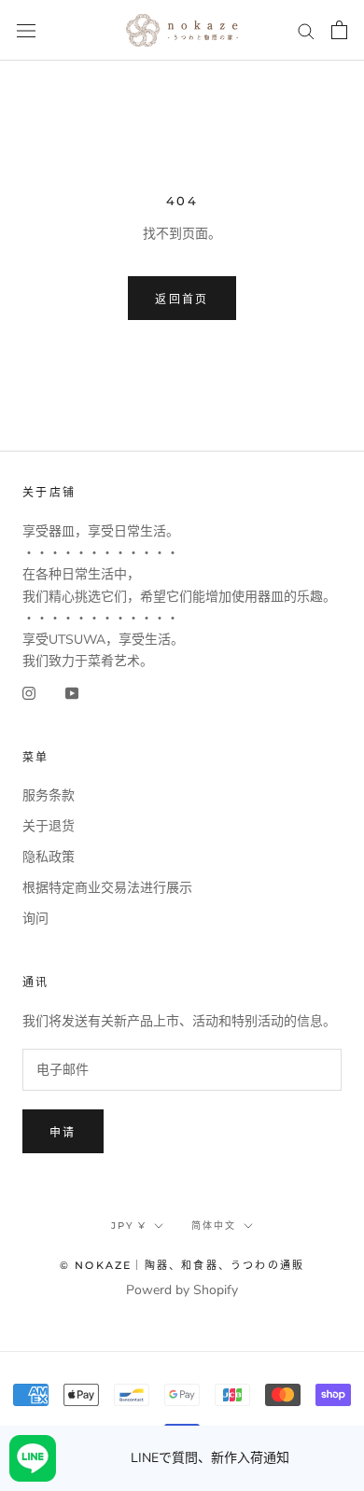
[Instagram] (28, 693)
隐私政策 (48, 857)
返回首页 (182, 299)
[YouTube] (71, 693)
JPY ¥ (129, 1225)
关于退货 (48, 826)
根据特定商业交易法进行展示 (107, 888)
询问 (35, 918)
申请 (63, 1132)
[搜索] (306, 30)
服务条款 (48, 795)
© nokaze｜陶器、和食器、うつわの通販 (182, 1265)
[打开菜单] (26, 30)
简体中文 (213, 1225)
